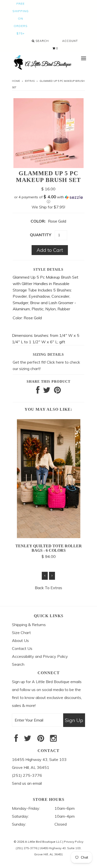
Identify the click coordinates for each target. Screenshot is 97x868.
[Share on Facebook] (38, 391)
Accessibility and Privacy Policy (40, 656)
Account (70, 41)
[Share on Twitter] (46, 391)
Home (16, 81)
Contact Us (22, 648)
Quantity (40, 234)
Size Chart (21, 632)
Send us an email (27, 783)
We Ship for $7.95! (48, 206)
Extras (30, 81)
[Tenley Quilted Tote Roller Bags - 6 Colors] (48, 536)
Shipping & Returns (29, 624)
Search (42, 41)
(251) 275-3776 (26, 848)
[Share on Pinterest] (57, 391)
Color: (38, 221)
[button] (48, 199)
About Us (20, 640)
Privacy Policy (73, 841)
